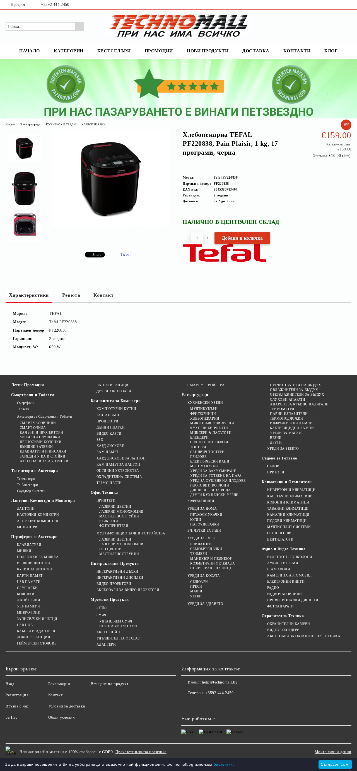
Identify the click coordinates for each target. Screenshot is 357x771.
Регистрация (17, 695)
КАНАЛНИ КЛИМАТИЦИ (288, 515)
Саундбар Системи (31, 491)
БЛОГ (330, 50)
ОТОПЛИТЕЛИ (279, 533)
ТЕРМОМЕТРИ (282, 409)
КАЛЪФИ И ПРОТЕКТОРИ (41, 432)
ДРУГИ (276, 442)
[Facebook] (340, 5)
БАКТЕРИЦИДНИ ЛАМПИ (292, 428)
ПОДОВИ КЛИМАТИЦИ (287, 521)
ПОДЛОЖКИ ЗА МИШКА (38, 557)
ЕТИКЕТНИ (108, 521)
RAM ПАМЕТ (108, 452)
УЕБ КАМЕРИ (28, 606)
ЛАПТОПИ (26, 508)
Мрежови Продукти (110, 599)
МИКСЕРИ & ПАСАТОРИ (210, 433)
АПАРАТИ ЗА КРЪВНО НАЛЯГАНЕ (299, 404)
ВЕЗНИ (276, 438)
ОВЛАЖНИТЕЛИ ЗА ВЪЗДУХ (294, 390)
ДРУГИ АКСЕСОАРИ (114, 391)
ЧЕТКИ (196, 596)
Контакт (103, 295)
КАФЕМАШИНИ (200, 501)
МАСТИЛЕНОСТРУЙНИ (119, 516)
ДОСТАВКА (255, 50)
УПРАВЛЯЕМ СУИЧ (115, 621)
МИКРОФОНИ (29, 612)
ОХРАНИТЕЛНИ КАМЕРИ (288, 624)
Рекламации (59, 684)
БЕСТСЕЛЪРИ (114, 50)
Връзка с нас (17, 706)
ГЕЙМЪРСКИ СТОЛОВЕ (36, 643)
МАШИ (196, 591)
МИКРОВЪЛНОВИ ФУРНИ (212, 423)
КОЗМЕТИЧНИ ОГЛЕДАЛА (212, 563)
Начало (10, 124)
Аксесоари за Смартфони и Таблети (44, 417)
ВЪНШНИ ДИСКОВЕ (34, 563)
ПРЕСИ (196, 586)
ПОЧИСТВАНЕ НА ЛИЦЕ (211, 568)
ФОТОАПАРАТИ (280, 606)
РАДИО (273, 588)
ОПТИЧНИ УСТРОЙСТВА (118, 471)
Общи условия (61, 717)
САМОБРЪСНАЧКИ (206, 549)
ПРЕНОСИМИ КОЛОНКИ (40, 442)
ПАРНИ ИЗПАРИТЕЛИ (289, 414)
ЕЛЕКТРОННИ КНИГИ (286, 581)
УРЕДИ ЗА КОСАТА (203, 576)
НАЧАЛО (29, 50)
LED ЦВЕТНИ (110, 549)
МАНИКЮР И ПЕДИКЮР (211, 559)
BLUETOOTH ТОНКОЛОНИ (289, 557)
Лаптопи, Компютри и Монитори (43, 500)
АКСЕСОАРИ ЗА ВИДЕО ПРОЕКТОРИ (128, 590)
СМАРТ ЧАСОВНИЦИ (38, 423)
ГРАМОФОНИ (278, 569)
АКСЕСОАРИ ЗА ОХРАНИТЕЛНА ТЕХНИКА (303, 636)
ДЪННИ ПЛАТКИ (111, 427)
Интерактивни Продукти (115, 563)
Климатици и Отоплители (287, 482)
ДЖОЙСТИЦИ (28, 600)
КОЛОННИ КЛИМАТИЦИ (288, 502)
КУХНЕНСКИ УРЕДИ (61, 124)
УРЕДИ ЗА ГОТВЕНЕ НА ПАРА (216, 476)
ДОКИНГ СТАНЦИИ (33, 637)
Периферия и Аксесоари (34, 537)
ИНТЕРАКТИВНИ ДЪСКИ (117, 571)
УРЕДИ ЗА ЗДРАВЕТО (205, 604)
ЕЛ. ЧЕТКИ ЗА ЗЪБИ (204, 530)
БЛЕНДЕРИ (199, 437)
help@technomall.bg (219, 682)
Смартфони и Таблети (32, 395)
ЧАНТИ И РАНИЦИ (112, 385)
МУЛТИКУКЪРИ (204, 409)
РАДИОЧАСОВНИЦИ (284, 594)
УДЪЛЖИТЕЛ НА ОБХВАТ (118, 638)
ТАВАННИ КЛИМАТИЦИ (288, 508)
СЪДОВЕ (274, 466)
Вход (10, 684)
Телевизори (26, 479)
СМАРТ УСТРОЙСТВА (206, 385)
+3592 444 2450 (55, 5)
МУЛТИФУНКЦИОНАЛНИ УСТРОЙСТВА (131, 533)
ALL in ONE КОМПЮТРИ (37, 521)
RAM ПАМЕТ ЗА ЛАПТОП (118, 464)
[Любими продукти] (337, 26)
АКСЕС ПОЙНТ (109, 632)
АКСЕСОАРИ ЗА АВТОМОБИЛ (45, 461)
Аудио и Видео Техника (284, 549)
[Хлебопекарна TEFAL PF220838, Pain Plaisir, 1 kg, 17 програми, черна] (111, 225)
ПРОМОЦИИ (159, 50)
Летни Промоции (27, 385)
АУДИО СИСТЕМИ (282, 563)
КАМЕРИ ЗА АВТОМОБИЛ (289, 575)
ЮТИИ (195, 520)
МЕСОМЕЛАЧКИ (204, 466)
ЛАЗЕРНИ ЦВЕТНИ (115, 507)
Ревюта (71, 295)
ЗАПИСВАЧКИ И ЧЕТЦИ (37, 619)
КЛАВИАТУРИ (29, 545)
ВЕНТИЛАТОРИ (280, 539)
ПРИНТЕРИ (106, 500)
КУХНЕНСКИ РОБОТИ (209, 428)
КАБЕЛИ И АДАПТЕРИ (36, 631)
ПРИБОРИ (275, 472)
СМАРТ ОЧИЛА (33, 428)
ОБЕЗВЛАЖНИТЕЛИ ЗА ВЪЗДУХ (297, 395)
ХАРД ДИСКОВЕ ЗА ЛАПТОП (121, 458)
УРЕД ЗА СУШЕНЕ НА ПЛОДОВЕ (218, 481)
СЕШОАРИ (199, 582)
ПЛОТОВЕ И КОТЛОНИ (209, 485)
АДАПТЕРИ (106, 644)
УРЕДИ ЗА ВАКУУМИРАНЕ (213, 471)
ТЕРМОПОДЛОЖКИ (286, 418)
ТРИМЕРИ (198, 554)
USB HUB (25, 625)
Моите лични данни (333, 752)
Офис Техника (104, 492)
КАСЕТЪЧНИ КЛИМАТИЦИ (290, 496)
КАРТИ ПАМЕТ (30, 576)
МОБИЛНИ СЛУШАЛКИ (40, 437)
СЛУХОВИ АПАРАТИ (287, 400)
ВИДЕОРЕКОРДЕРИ (283, 630)
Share (97, 255)
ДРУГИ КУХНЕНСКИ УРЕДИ (214, 495)
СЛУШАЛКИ (27, 588)
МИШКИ (24, 551)
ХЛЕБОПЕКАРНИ (93, 124)
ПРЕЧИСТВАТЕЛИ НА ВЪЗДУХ (295, 385)
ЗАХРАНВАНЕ (108, 415)
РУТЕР (102, 607)
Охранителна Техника (283, 616)
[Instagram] (348, 5)
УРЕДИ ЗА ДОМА (202, 508)
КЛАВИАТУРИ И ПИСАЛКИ (43, 451)
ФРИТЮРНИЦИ (203, 414)
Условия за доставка (66, 706)
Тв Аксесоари (27, 485)
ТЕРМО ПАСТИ (109, 483)
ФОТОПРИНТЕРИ (113, 526)
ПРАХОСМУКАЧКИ (206, 515)
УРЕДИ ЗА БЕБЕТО (283, 449)
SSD (100, 440)
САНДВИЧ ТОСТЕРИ (207, 452)
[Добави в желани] (347, 224)
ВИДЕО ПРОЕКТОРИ (114, 584)
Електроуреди (30, 124)
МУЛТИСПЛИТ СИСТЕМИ (289, 527)
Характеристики (29, 295)
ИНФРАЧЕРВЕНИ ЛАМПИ (291, 423)
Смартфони (26, 403)
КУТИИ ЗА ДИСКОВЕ (35, 569)
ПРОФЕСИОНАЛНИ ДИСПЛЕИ (293, 600)
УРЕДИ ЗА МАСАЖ (286, 433)
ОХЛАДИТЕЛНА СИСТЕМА (119, 477)
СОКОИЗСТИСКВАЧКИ (209, 442)
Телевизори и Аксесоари (34, 471)
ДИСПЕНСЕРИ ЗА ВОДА (210, 490)
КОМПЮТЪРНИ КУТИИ (116, 409)
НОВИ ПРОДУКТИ (207, 50)
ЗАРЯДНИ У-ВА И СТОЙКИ (42, 456)
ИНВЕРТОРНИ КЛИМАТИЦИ (291, 490)
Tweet (125, 254)
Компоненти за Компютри (116, 401)
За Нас (11, 717)
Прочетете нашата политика (141, 752)
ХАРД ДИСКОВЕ (110, 446)
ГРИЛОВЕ (198, 457)
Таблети (23, 409)
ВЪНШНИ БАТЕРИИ (36, 447)
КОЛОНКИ (25, 594)
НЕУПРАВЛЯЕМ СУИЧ (118, 626)
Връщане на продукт (109, 684)
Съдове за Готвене (279, 458)
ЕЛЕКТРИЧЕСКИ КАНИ (209, 461)
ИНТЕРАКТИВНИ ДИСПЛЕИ (120, 578)
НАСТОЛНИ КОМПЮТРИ (38, 515)
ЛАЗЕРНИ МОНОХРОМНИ (121, 512)
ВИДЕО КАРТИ (109, 434)
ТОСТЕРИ (198, 447)
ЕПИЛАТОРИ (201, 544)
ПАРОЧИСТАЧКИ (204, 524)
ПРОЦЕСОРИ (108, 421)
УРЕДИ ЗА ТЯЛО (201, 538)
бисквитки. (224, 764)
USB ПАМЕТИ (28, 582)
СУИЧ (102, 615)
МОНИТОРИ (27, 527)
